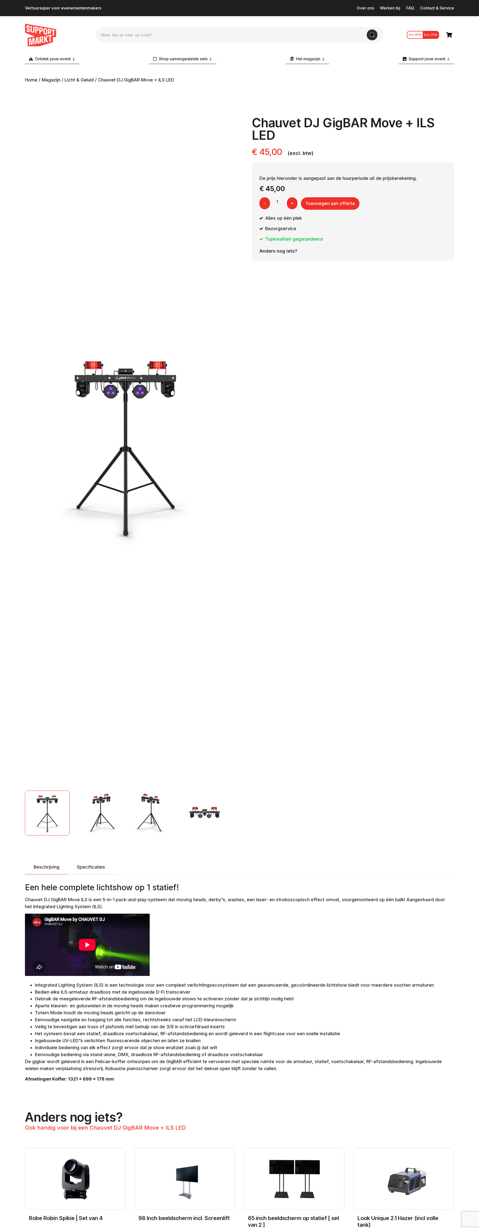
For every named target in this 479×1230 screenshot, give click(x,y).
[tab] (46, 867)
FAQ (410, 7)
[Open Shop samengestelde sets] (210, 59)
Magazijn (51, 79)
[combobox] (234, 35)
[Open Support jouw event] (448, 59)
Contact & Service (437, 7)
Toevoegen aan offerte (330, 203)
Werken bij (390, 7)
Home (31, 79)
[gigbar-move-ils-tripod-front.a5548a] (126, 445)
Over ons (365, 7)
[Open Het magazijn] (323, 59)
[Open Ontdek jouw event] (73, 59)
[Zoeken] (372, 34)
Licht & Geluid (79, 79)
